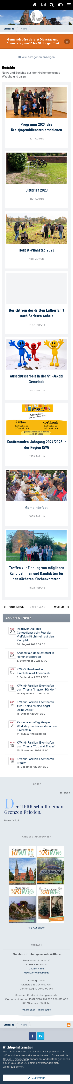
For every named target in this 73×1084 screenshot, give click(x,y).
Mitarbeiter (28, 1009)
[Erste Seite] (4, 607)
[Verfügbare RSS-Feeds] (68, 1024)
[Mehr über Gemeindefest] (36, 485)
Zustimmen (38, 1077)
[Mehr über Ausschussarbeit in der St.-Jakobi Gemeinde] (36, 354)
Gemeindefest (36, 508)
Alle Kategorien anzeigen (38, 57)
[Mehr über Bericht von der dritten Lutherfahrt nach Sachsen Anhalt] (36, 288)
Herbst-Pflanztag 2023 (36, 250)
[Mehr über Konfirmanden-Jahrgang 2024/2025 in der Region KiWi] (36, 420)
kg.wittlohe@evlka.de (36, 972)
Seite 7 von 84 (39, 606)
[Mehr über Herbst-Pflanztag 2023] (36, 228)
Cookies (21, 1051)
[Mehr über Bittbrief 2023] (36, 168)
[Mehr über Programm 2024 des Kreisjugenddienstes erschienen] (36, 102)
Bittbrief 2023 (37, 190)
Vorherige (16, 606)
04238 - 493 (36, 968)
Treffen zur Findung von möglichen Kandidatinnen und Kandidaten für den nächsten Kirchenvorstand (36, 574)
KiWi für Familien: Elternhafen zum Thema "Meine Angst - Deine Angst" (35, 705)
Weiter (59, 606)
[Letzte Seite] (68, 607)
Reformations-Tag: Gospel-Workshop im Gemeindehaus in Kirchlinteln (37, 726)
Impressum (44, 1009)
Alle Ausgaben (36, 927)
